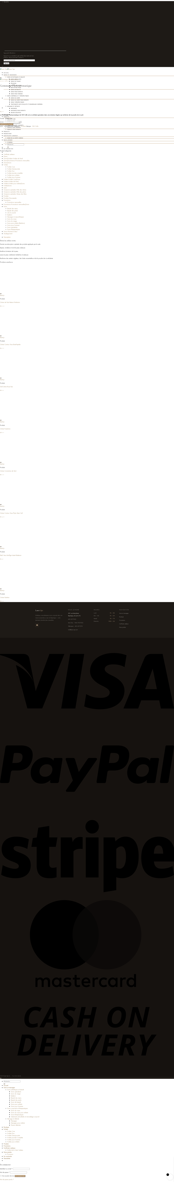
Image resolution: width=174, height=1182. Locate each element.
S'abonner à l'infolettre (105, 600)
